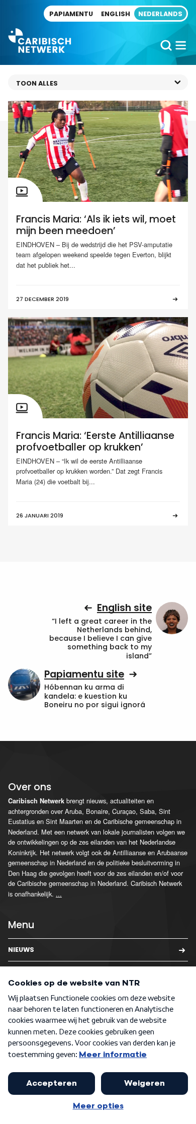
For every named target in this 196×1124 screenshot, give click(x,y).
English (115, 14)
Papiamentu (71, 14)
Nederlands (160, 14)
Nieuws (21, 949)
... (59, 893)
